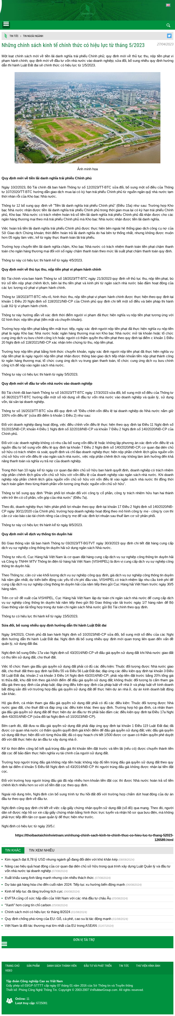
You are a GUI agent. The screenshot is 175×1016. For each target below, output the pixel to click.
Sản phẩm (33, 965)
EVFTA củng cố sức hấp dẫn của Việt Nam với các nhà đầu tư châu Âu (66, 898)
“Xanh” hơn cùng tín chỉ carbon (36, 905)
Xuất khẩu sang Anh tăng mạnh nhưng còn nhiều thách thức (58, 878)
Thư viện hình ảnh (148, 965)
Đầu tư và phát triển (98, 965)
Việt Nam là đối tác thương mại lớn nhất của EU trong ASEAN (59, 925)
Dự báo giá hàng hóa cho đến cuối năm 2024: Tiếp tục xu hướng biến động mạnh (73, 884)
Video (8, 970)
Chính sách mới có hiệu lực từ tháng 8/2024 (46, 912)
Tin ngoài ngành (33, 36)
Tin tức (14, 36)
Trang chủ (12, 965)
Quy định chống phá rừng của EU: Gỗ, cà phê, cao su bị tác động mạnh (66, 919)
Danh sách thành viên (62, 965)
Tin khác (13, 850)
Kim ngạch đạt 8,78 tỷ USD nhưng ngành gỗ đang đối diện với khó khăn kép (69, 859)
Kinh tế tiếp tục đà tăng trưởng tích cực (42, 891)
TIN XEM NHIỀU (41, 850)
